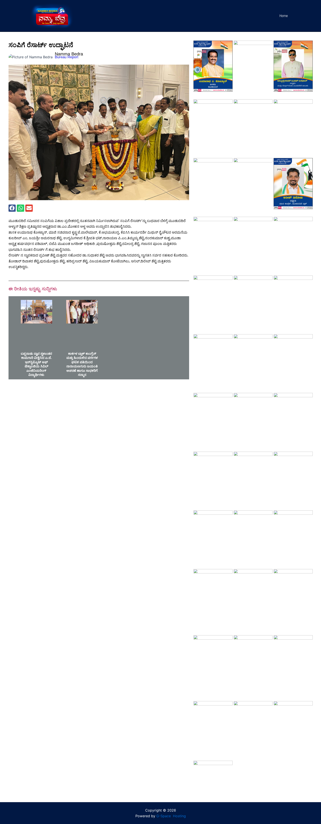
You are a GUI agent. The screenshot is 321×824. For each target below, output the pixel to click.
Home (284, 15)
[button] (12, 208)
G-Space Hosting (171, 816)
